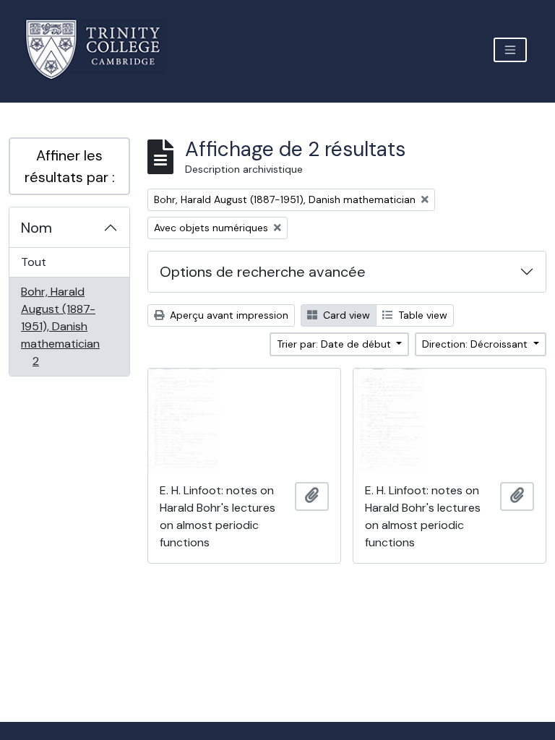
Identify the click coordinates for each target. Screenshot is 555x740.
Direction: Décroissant (476, 343)
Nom (36, 227)
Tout (33, 262)
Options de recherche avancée (263, 271)
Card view (345, 315)
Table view (421, 315)
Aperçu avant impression (227, 315)
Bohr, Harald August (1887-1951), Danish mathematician (60, 326)
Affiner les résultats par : (70, 166)
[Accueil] (101, 49)
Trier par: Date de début (335, 343)
